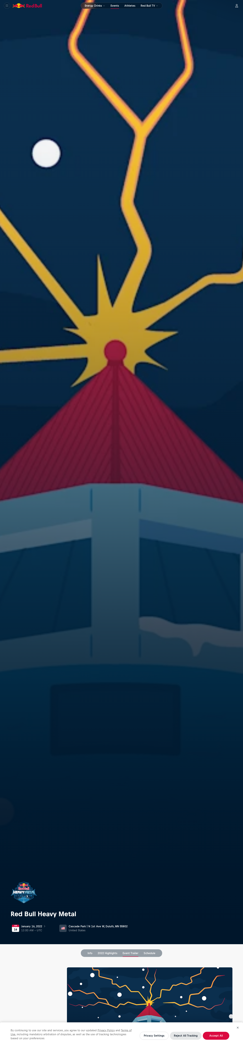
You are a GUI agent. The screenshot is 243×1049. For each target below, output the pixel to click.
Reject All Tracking (186, 1035)
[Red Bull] (27, 5)
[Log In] (236, 5)
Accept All (216, 1035)
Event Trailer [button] (130, 953)
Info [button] (90, 953)
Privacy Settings (154, 1035)
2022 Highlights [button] (107, 953)
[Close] (237, 1027)
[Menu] (7, 6)
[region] (121, 1035)
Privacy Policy (106, 1030)
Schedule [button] (149, 953)
